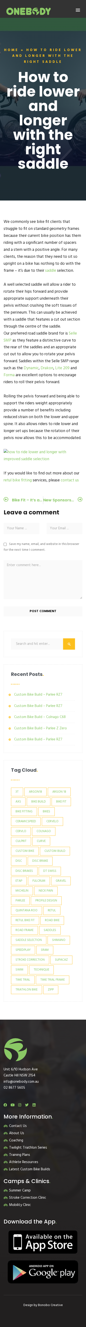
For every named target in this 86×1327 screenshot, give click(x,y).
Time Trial (23, 979)
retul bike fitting (18, 480)
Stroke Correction (30, 959)
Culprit (21, 841)
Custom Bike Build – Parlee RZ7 (38, 695)
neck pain (46, 890)
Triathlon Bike (27, 989)
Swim (19, 969)
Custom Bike (25, 851)
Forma (9, 375)
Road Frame (24, 930)
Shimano (58, 940)
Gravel (61, 880)
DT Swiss (49, 871)
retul (52, 910)
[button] (78, 10)
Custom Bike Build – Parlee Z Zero (40, 728)
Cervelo (52, 821)
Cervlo (21, 831)
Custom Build (54, 851)
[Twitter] (27, 1105)
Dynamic (31, 368)
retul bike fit (25, 920)
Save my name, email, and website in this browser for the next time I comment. (41, 547)
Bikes (46, 811)
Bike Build (38, 801)
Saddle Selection (29, 940)
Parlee (20, 900)
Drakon (47, 368)
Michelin (22, 890)
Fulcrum (38, 880)
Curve (41, 841)
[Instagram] (20, 1105)
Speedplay (23, 949)
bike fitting (24, 811)
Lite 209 (62, 368)
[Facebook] (5, 1105)
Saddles (50, 930)
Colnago (44, 831)
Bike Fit (61, 801)
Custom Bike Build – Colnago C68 (40, 717)
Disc (19, 860)
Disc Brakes (24, 871)
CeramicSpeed (26, 821)
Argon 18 (59, 791)
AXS (18, 801)
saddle (50, 270)
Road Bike (52, 920)
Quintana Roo (27, 910)
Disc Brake (40, 860)
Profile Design (46, 900)
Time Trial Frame (52, 979)
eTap (19, 880)
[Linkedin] (34, 1105)
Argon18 (35, 791)
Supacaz (61, 959)
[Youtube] (12, 1105)
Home (11, 50)
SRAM (45, 949)
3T (17, 791)
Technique (41, 969)
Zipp (51, 989)
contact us (70, 480)
